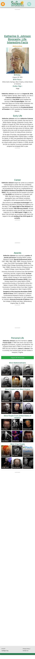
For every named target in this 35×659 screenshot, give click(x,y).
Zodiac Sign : (17, 86)
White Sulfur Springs (8, 82)
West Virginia (20, 82)
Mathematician (17, 46)
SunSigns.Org (5, 650)
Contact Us (25, 650)
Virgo (17, 88)
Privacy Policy (26, 648)
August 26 (16, 77)
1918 (21, 77)
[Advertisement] (17, 571)
